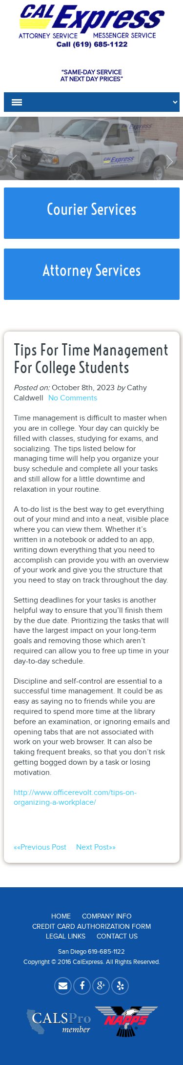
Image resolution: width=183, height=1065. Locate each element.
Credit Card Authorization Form (91, 927)
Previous (14, 161)
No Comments (72, 398)
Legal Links (65, 936)
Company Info (107, 916)
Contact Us (117, 936)
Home (61, 916)
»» (96, 847)
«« (40, 847)
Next (168, 161)
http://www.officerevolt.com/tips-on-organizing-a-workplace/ (75, 798)
